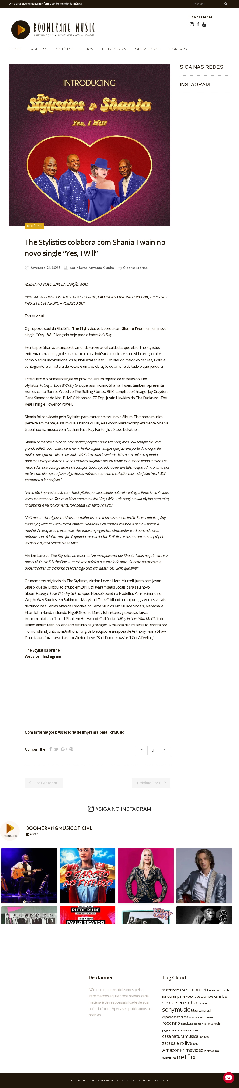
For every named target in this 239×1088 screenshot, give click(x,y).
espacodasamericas (175, 1017)
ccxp (191, 1017)
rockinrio (171, 1023)
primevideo (185, 996)
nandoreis (169, 996)
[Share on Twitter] (56, 749)
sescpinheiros (171, 990)
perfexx (204, 1036)
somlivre (169, 1058)
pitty (195, 1043)
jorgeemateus (170, 1030)
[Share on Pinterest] (71, 749)
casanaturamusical (180, 1036)
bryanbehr (214, 1023)
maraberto (204, 1003)
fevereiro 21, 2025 (44, 268)
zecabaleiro (173, 1043)
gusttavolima (211, 1050)
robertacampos (203, 996)
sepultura (187, 1024)
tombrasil (205, 1010)
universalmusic (189, 1030)
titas (194, 1010)
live (189, 1042)
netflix (186, 1057)
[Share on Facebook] (50, 749)
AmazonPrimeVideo (182, 1050)
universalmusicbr (219, 990)
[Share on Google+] (64, 749)
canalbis (220, 996)
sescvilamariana (204, 1017)
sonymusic (176, 1009)
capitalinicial (200, 1023)
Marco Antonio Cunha (95, 268)
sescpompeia (195, 990)
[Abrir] (29, 875)
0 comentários (135, 268)
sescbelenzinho (179, 1002)
